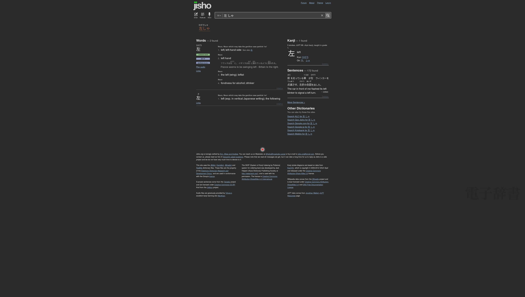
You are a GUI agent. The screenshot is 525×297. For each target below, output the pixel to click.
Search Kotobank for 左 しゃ (301, 130)
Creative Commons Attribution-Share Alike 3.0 (304, 172)
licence (212, 176)
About (311, 2)
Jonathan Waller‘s (312, 193)
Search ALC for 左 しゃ (298, 116)
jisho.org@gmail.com (306, 154)
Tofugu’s (228, 193)
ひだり (305, 57)
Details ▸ (279, 88)
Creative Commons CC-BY (224, 184)
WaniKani (221, 195)
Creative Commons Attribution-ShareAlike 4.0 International (259, 177)
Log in (328, 2)
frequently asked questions (233, 156)
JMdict (212, 165)
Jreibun (325, 92)
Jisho (202, 6)
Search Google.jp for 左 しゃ (301, 126)
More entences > (296, 102)
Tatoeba (227, 181)
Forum (304, 2)
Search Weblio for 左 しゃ (299, 133)
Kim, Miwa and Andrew (229, 154)
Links (198, 70)
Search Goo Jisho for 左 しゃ (301, 119)
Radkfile (199, 168)
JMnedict (228, 165)
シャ (308, 60)
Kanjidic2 (220, 165)
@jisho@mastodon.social (275, 154)
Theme (320, 2)
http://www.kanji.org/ (250, 173)
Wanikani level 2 (203, 63)
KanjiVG (290, 168)
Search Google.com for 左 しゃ (302, 123)
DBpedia (315, 179)
